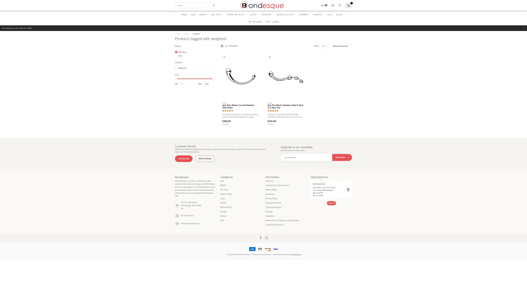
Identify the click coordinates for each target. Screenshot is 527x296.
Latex (253, 15)
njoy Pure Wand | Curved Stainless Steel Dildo (238, 106)
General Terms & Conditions (277, 185)
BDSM (202, 15)
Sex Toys (216, 15)
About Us (269, 181)
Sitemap (269, 211)
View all (331, 203)
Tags (186, 33)
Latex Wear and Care (274, 225)
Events (317, 15)
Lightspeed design (280, 254)
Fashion (266, 15)
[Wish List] (339, 5)
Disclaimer (270, 194)
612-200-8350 (187, 215)
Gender (303, 15)
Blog (340, 15)
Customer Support (273, 207)
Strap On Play (235, 15)
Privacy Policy (271, 198)
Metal (182, 68)
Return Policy (205, 158)
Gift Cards (272, 22)
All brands (182, 52)
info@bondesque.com (190, 223)
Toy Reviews (255, 22)
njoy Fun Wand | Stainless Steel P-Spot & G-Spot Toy (285, 106)
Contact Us (184, 158)
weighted (196, 33)
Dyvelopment (295, 254)
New (193, 15)
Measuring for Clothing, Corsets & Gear (282, 220)
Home (184, 15)
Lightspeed (266, 254)
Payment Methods (273, 203)
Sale (330, 15)
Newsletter (270, 216)
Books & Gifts (285, 15)
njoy (180, 56)
